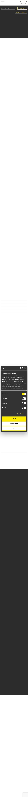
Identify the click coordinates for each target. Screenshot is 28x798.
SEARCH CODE (22, 8)
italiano (25, 775)
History (3, 720)
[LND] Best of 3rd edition (7, 757)
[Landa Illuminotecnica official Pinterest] (26, 778)
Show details (20, 414)
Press (25, 770)
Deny (14, 428)
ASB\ (9, 793)
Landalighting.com (22, 772)
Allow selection (14, 423)
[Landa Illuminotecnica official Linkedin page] (18, 778)
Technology (4, 725)
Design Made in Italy (6, 722)
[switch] (24, 398)
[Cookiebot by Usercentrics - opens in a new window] (20, 368)
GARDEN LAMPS (6, 584)
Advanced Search (21, 12)
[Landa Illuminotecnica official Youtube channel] (21, 778)
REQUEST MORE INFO (14, 361)
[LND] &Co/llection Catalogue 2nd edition (12, 752)
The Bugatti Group (6, 727)
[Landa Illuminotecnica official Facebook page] (10, 778)
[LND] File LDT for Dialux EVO (8, 763)
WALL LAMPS (5, 485)
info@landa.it (5, 706)
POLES (3, 557)
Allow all (14, 418)
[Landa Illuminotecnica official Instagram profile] (14, 778)
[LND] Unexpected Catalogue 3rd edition (12, 747)
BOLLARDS (4, 511)
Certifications (5, 730)
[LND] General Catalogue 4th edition (11, 741)
